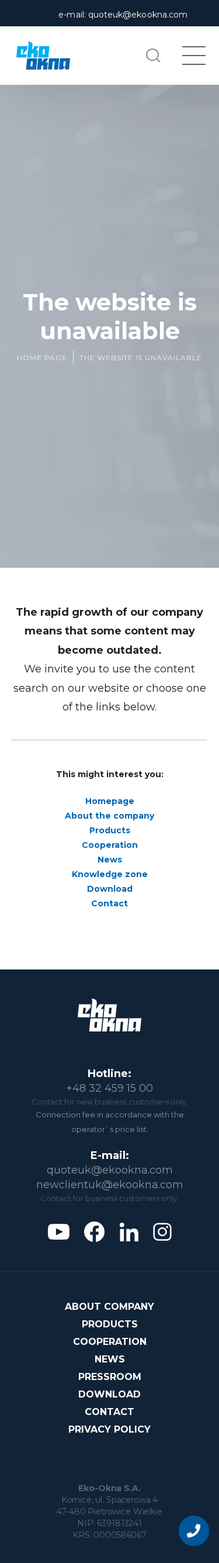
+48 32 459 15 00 (109, 1088)
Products (109, 830)
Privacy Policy (109, 1429)
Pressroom (109, 1376)
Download (110, 889)
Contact (109, 903)
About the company (109, 815)
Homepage (109, 801)
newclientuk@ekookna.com (109, 1184)
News (110, 859)
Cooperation (110, 845)
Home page (42, 357)
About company (109, 1306)
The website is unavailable (140, 357)
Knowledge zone (110, 874)
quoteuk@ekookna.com (110, 1170)
